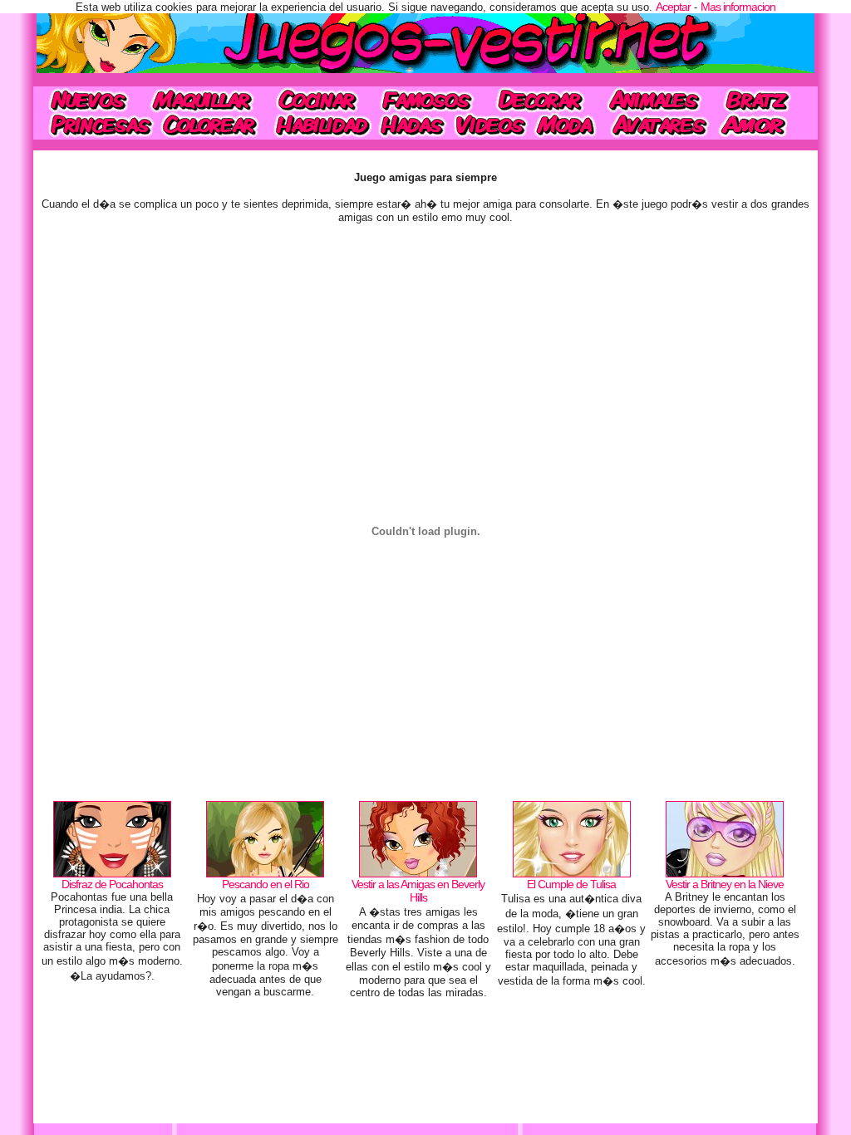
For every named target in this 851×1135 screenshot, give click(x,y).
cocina (317, 99)
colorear (211, 125)
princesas (95, 125)
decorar (540, 99)
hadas (412, 125)
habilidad (320, 125)
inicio (86, 99)
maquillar (203, 99)
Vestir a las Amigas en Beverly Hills (418, 890)
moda (566, 125)
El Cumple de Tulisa (571, 884)
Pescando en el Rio (265, 884)
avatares (659, 125)
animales (653, 99)
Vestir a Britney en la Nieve (725, 884)
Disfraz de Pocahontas (112, 884)
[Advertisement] (425, 1065)
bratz (761, 99)
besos (763, 125)
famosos (427, 99)
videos (490, 125)
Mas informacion (738, 6)
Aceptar (673, 6)
